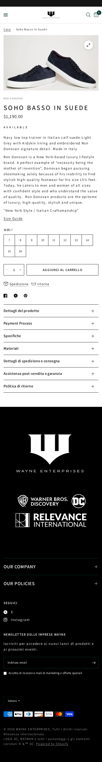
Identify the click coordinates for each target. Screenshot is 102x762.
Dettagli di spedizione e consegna (32, 360)
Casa (7, 29)
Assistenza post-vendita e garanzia (33, 373)
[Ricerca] (88, 15)
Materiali (11, 348)
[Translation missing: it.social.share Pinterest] (26, 295)
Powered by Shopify (52, 744)
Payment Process (18, 323)
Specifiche (12, 335)
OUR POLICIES (19, 583)
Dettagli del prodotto (21, 310)
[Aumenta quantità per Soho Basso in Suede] (20, 269)
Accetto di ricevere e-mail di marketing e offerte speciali (45, 673)
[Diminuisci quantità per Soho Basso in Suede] (7, 269)
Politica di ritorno (18, 386)
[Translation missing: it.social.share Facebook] (6, 295)
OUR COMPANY (20, 567)
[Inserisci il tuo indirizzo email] (93, 662)
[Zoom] (88, 45)
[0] (95, 15)
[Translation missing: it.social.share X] (16, 295)
